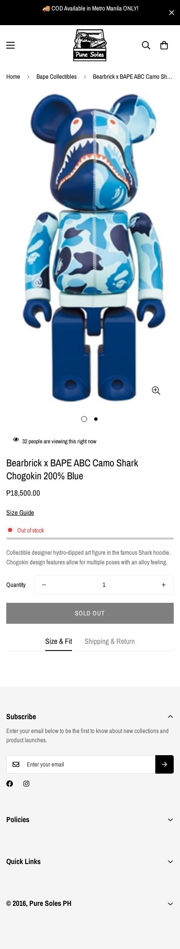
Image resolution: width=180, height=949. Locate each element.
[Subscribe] (164, 764)
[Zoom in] (156, 390)
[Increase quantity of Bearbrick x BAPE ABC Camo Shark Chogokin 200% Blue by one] (163, 585)
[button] (164, 45)
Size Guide (20, 512)
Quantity (16, 584)
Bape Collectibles (56, 76)
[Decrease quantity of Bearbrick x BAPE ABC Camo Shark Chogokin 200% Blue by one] (44, 585)
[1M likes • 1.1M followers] (9, 783)
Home (13, 76)
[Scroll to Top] (165, 904)
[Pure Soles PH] (90, 45)
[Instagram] (26, 783)
